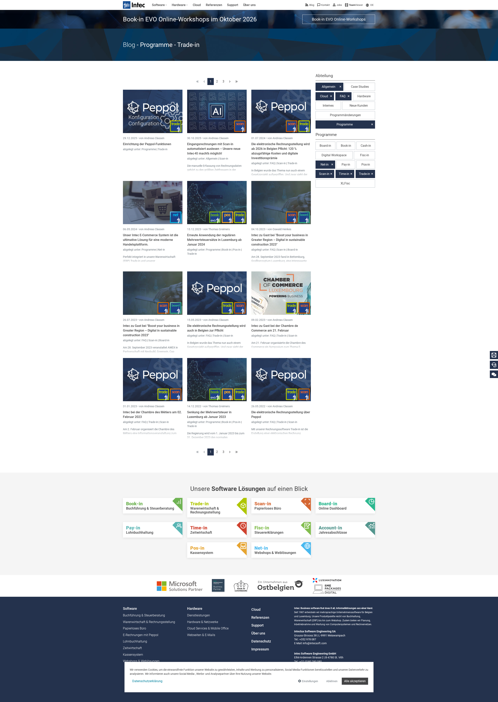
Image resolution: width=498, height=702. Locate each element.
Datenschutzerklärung (147, 681)
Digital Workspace (334, 155)
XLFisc (345, 183)
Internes (328, 105)
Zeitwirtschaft (132, 648)
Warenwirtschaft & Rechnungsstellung (149, 622)
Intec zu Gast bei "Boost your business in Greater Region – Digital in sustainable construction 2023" (279, 239)
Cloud (324, 96)
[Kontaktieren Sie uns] (494, 374)
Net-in (161, 249)
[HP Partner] (218, 585)
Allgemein (212, 158)
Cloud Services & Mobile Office (208, 628)
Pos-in (236, 249)
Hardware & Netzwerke (202, 622)
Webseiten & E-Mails (201, 635)
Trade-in (162, 149)
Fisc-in (364, 155)
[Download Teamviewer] (494, 355)
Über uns (258, 633)
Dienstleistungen (198, 615)
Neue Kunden (359, 105)
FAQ (273, 163)
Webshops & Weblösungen (141, 661)
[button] (369, 5)
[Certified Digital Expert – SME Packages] (327, 585)
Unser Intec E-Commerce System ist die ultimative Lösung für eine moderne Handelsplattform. (150, 239)
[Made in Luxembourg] (241, 585)
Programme (149, 149)
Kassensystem (133, 654)
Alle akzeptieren (355, 681)
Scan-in (223, 158)
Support (257, 625)
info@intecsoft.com (315, 643)
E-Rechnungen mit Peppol (140, 635)
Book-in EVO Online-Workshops (339, 19)
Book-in (226, 249)
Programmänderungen (345, 115)
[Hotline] (494, 365)
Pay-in (346, 164)
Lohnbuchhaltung (135, 641)
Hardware (364, 96)
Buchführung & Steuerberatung (144, 615)
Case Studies (360, 87)
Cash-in (366, 145)
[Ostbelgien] (280, 585)
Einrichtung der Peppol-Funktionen (147, 144)
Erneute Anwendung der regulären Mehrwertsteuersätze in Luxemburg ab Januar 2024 (214, 239)
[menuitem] (159, 5)
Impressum (260, 649)
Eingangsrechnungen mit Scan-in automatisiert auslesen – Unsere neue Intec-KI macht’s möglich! (213, 148)
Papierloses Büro (134, 628)
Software (130, 609)
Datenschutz (261, 641)
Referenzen (260, 618)
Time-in (344, 174)
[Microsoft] (180, 585)
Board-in (293, 249)
